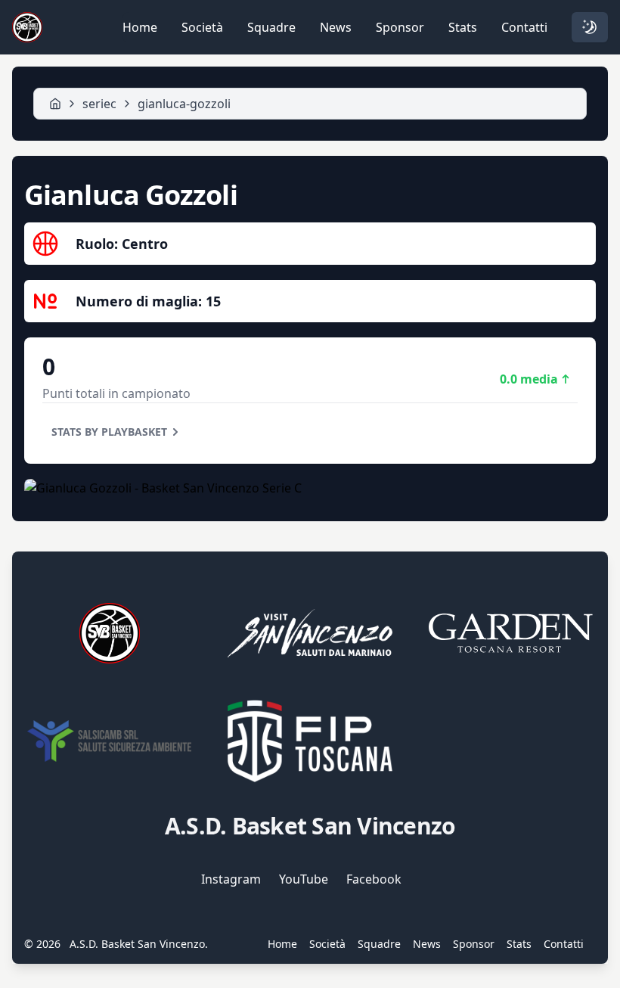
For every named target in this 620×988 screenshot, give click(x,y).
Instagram (231, 879)
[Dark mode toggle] (590, 27)
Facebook (373, 879)
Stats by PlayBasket (109, 431)
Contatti (524, 27)
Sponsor (400, 27)
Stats (462, 27)
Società (202, 27)
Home (139, 27)
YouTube (303, 879)
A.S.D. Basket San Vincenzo (137, 944)
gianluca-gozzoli (184, 104)
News (336, 27)
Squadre (271, 27)
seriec (99, 104)
